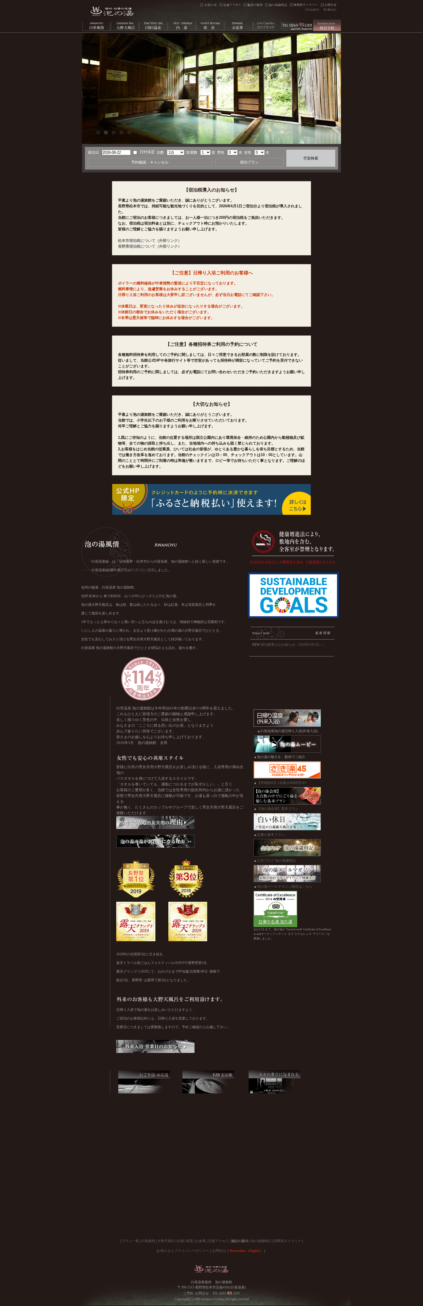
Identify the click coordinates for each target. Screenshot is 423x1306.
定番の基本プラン (271, 835)
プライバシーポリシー (191, 1251)
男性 (220, 152)
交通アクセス (218, 1241)
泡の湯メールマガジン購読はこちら (284, 886)
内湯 (180, 1241)
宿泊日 (93, 152)
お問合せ (219, 1251)
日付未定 (147, 152)
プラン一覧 (130, 1241)
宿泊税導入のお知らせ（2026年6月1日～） (293, 645)
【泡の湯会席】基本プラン (277, 809)
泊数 (160, 152)
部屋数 (191, 152)
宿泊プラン (249, 162)
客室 (189, 1241)
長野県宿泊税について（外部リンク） (150, 246)
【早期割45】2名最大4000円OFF (282, 783)
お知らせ (164, 1251)
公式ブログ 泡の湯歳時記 (276, 861)
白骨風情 (148, 1241)
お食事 (200, 1241)
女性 (247, 152)
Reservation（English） (246, 1251)
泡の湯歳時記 (261, 1241)
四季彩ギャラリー (287, 1241)
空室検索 (310, 158)
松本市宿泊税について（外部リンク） (150, 240)
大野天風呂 (166, 1241)
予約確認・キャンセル (150, 162)
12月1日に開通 (143, 570)
